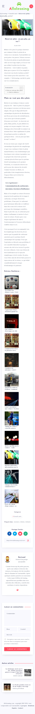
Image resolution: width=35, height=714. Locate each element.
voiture (22, 522)
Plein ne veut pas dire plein (14, 90)
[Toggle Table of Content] (20, 87)
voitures (28, 522)
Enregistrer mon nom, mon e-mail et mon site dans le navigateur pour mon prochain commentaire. (16, 641)
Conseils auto (13, 14)
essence (16, 522)
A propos (23, 706)
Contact (20, 708)
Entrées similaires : (14, 92)
